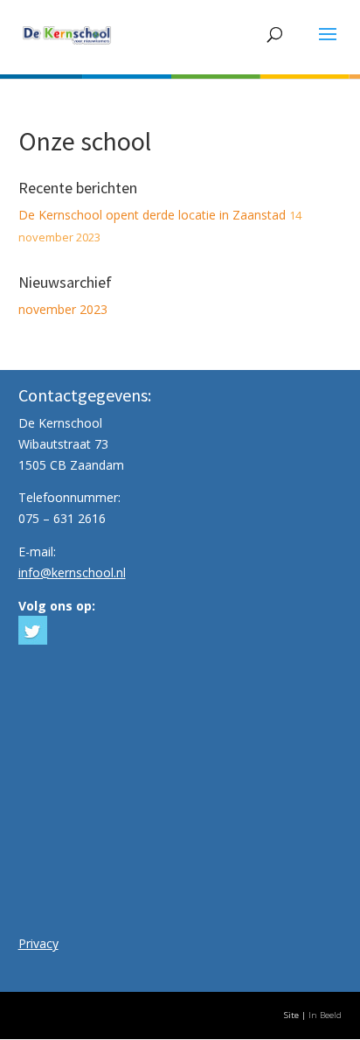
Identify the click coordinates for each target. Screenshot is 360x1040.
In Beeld (325, 1015)
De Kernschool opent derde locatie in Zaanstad (152, 214)
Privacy (38, 943)
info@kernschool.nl (72, 572)
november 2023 (62, 309)
